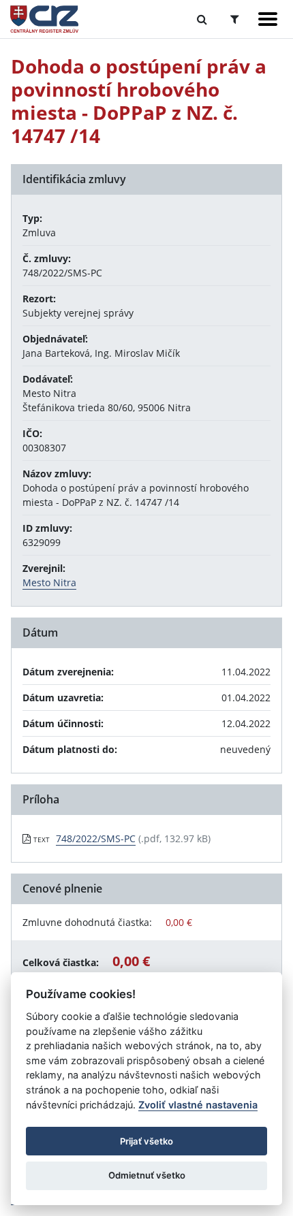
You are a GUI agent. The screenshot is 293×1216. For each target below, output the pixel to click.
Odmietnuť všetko (146, 1175)
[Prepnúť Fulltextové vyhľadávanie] (202, 19)
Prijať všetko (146, 1141)
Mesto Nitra (49, 582)
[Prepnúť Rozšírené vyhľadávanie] (234, 19)
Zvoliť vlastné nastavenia (198, 1104)
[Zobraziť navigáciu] (267, 19)
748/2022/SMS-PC (96, 838)
